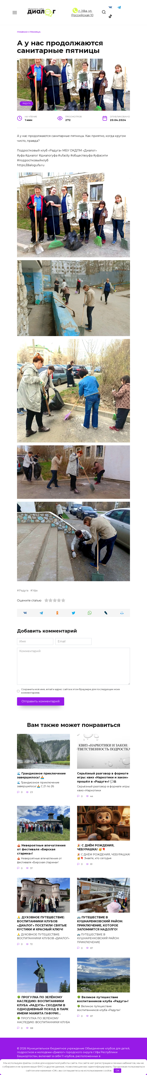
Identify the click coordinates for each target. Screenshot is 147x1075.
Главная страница (29, 32)
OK (117, 1070)
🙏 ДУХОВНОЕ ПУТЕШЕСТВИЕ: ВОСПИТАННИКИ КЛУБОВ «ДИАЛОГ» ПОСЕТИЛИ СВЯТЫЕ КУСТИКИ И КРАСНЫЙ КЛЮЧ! (42, 923)
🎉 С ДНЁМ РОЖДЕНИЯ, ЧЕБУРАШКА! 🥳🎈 (95, 847)
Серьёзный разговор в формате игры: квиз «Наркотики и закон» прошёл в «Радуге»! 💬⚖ (103, 777)
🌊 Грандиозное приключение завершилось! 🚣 (41, 775)
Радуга (26, 103)
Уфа (34, 590)
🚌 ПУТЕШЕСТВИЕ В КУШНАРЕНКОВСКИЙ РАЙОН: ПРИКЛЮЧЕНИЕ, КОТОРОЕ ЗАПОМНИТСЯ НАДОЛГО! (100, 923)
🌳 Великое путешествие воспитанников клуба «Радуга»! (102, 999)
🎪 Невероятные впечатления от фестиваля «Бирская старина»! (41, 849)
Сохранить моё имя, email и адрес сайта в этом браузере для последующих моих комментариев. (70, 691)
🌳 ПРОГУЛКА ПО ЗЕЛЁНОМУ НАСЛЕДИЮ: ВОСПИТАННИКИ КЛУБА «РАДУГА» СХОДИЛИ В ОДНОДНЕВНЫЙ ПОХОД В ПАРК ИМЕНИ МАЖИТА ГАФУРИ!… (42, 1005)
